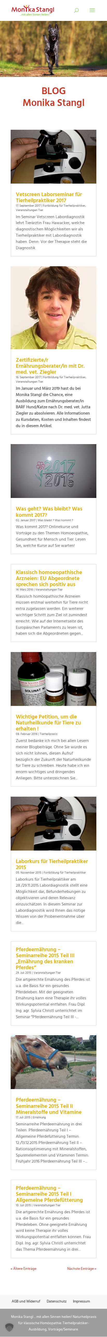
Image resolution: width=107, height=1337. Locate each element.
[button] (9, 1327)
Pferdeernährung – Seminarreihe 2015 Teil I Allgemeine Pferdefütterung (49, 1194)
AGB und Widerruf (26, 1301)
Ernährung (39, 1117)
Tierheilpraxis (48, 733)
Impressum (81, 1301)
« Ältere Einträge (23, 1269)
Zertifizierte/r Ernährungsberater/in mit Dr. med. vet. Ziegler (50, 366)
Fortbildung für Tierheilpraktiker (64, 205)
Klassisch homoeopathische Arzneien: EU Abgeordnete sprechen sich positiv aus (49, 578)
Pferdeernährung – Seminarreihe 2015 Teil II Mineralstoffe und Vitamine (49, 1106)
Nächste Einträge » (81, 1269)
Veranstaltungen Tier (29, 210)
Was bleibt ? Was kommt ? (55, 520)
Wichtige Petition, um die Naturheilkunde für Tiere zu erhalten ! (48, 723)
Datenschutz (56, 1301)
